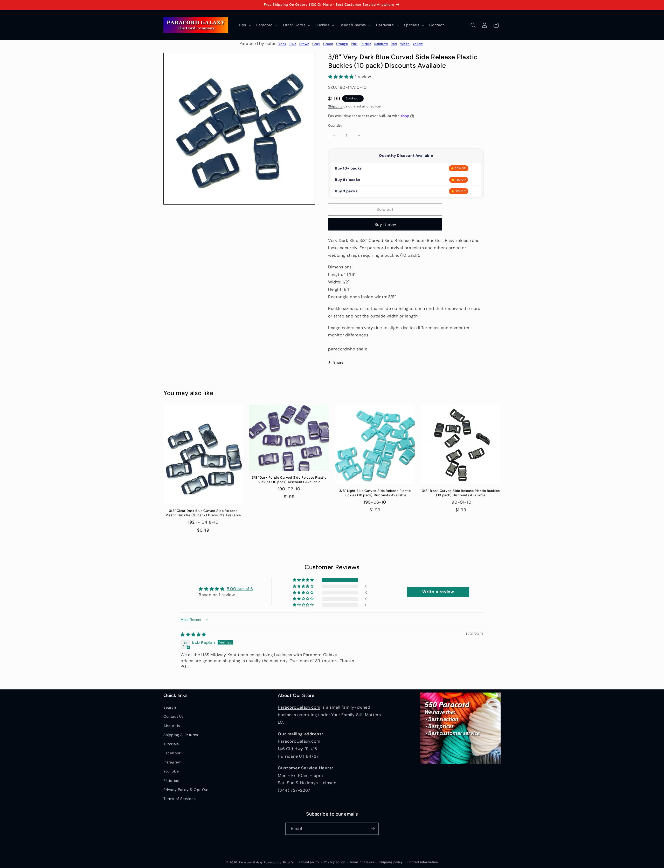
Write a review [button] (438, 591)
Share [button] (338, 362)
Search (169, 707)
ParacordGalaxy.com (299, 707)
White (405, 44)
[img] (193, 634)
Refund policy (309, 862)
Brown (304, 44)
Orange (342, 44)
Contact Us (173, 716)
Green (328, 44)
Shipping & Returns (180, 735)
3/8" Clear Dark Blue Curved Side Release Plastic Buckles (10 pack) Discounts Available (203, 513)
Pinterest (171, 780)
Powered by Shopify (279, 862)
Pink (354, 44)
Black (282, 44)
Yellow (418, 44)
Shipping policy (391, 862)
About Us (171, 725)
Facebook (172, 753)
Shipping (335, 106)
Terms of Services (179, 798)
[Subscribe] (372, 829)
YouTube (171, 771)
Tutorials (171, 744)
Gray (316, 44)
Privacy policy (334, 862)
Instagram (172, 762)
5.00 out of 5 (240, 589)
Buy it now (385, 224)
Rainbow (381, 44)
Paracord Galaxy (251, 862)
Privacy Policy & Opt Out (186, 789)
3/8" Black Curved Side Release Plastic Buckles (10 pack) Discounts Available (461, 493)
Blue (292, 44)
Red (394, 44)
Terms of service (362, 862)
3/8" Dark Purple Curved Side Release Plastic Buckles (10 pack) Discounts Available (289, 480)
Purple (366, 44)
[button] (244, 24)
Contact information (422, 862)
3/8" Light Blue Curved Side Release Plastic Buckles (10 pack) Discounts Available (375, 493)
